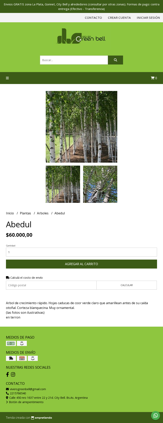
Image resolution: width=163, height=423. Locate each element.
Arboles (43, 213)
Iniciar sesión (148, 18)
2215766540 (17, 393)
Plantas (26, 213)
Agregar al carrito (81, 264)
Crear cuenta (119, 18)
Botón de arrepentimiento (26, 402)
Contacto (93, 18)
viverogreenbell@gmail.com (27, 389)
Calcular (127, 285)
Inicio (10, 213)
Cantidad (10, 245)
